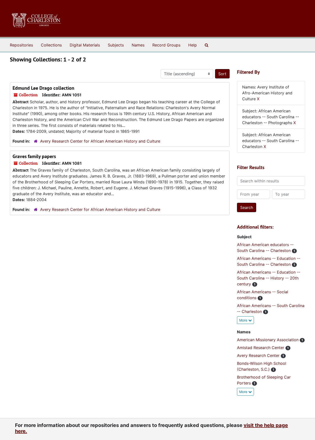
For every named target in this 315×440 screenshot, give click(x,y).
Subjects (116, 45)
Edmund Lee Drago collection (43, 88)
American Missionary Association (268, 339)
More (243, 320)
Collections (51, 45)
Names (138, 45)
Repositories (21, 45)
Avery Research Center (259, 355)
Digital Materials (85, 45)
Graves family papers (34, 156)
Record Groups (166, 45)
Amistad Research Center (261, 347)
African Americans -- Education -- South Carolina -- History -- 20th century (268, 278)
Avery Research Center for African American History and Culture (100, 141)
